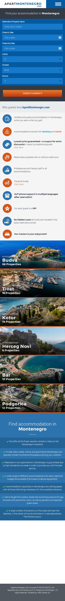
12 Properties (11, 408)
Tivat (8, 289)
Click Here (18, 147)
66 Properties (11, 264)
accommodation (10, 256)
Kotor (9, 317)
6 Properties (10, 350)
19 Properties (11, 321)
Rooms (5, 76)
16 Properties (11, 293)
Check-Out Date (8, 43)
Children (5, 65)
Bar (6, 375)
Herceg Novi (16, 346)
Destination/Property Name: (13, 21)
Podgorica (14, 404)
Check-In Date (7, 32)
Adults (5, 54)
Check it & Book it (32, 93)
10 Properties (11, 379)
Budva (10, 260)
